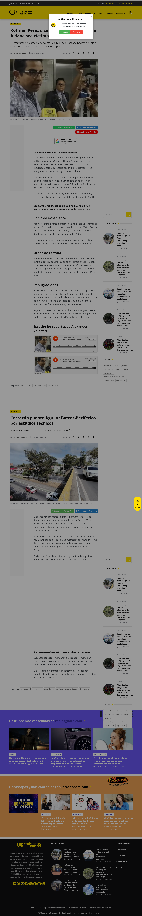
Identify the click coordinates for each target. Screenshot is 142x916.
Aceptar (65, 32)
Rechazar (76, 32)
